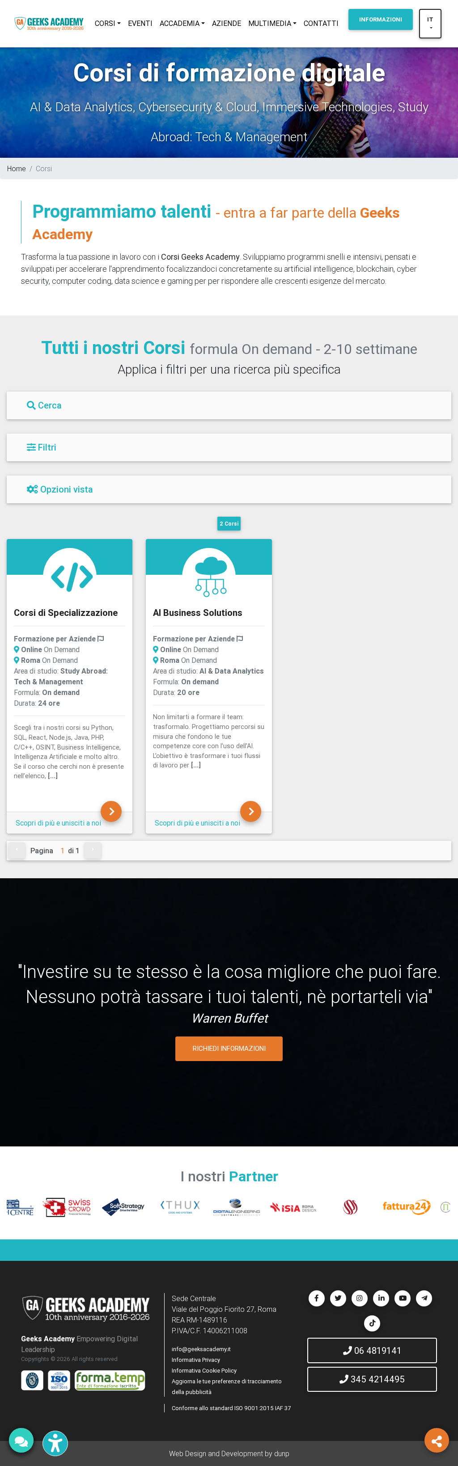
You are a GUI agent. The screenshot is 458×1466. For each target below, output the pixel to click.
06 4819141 (377, 1350)
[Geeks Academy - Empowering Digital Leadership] (49, 23)
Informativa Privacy (196, 1360)
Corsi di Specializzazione (66, 612)
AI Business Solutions (197, 612)
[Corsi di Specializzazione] (72, 576)
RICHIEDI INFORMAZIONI (229, 1048)
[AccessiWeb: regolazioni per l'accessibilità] (55, 1443)
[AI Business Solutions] (211, 576)
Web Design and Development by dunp (229, 1453)
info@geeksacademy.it (201, 1349)
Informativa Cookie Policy (204, 1370)
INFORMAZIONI (380, 19)
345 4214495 (376, 1379)
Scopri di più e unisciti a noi (58, 822)
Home (16, 168)
